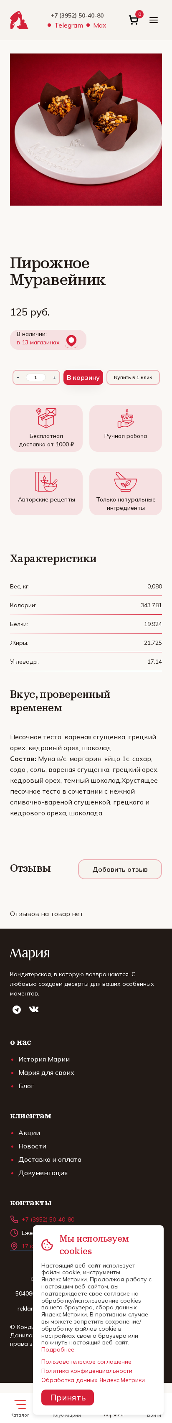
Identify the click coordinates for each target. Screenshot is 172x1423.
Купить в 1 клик (133, 377)
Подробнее (57, 1349)
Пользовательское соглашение (86, 1361)
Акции (29, 1132)
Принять (68, 1397)
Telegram (68, 25)
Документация (43, 1172)
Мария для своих (46, 1072)
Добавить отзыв (120, 869)
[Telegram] (17, 1010)
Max (99, 25)
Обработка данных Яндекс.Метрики (93, 1380)
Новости (32, 1146)
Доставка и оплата (49, 1159)
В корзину (83, 377)
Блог (26, 1086)
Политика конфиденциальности (86, 1370)
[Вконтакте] (33, 1010)
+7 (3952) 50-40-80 (77, 15)
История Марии (44, 1059)
